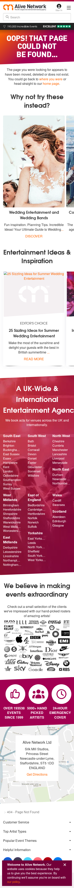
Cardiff (56, 500)
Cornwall (33, 450)
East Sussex (11, 454)
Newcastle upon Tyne (61, 479)
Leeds (32, 543)
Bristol (32, 445)
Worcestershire (12, 531)
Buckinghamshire (12, 450)
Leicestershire (12, 552)
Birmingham (11, 505)
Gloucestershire (37, 467)
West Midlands (12, 527)
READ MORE (34, 359)
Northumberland (61, 483)
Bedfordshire (36, 505)
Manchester (60, 450)
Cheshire (58, 441)
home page (51, 83)
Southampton (12, 480)
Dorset (32, 458)
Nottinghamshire (12, 565)
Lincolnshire (11, 556)
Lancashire (59, 454)
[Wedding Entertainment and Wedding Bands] (34, 161)
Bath (31, 441)
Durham (57, 475)
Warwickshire (12, 522)
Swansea (58, 505)
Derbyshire (10, 547)
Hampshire (10, 463)
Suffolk (32, 527)
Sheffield (33, 551)
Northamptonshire (12, 560)
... (62, 229)
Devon (32, 454)
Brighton (8, 445)
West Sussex (11, 488)
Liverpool (58, 458)
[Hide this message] (65, 864)
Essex (7, 458)
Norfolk (32, 518)
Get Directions (37, 774)
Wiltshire (33, 475)
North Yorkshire (37, 547)
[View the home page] (24, 7)
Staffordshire (11, 518)
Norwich (33, 522)
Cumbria (58, 445)
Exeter (32, 463)
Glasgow (58, 525)
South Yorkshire (37, 556)
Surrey (7, 484)
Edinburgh (59, 521)
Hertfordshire (36, 514)
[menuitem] (37, 822)
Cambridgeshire (37, 509)
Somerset (34, 471)
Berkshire (9, 441)
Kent (6, 467)
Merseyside (59, 463)
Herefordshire (12, 509)
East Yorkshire (37, 538)
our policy (13, 881)
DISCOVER (34, 236)
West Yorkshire (37, 560)
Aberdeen (58, 517)
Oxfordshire (10, 475)
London (8, 471)
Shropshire (10, 514)
